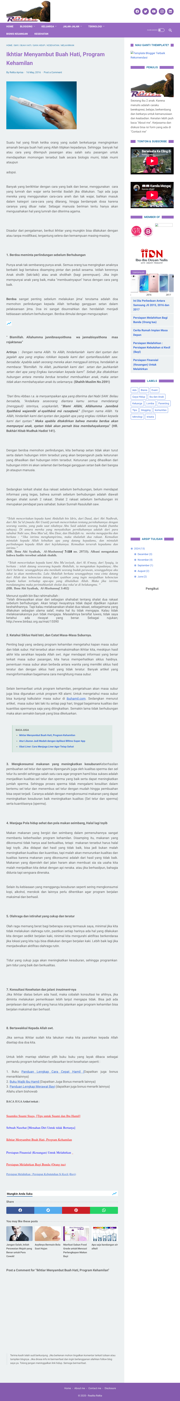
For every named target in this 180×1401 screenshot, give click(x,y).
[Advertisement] (152, 478)
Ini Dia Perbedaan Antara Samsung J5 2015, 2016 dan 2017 (151, 305)
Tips (134, 410)
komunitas (160, 410)
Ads (134, 390)
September (145, 565)
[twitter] (145, 11)
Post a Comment (53, 72)
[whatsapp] (104, 1210)
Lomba (150, 403)
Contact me (94, 1388)
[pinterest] (76, 1210)
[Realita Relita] (30, 11)
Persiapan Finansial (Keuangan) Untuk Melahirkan (145, 364)
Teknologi (95, 26)
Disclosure (110, 1388)
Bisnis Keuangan (17, 33)
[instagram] (161, 11)
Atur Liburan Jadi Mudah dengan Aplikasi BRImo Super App (52, 741)
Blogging (26, 26)
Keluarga (47, 26)
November (145, 559)
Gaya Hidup (138, 396)
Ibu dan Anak (156, 396)
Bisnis (144, 390)
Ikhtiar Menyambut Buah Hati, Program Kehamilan (47, 735)
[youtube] (153, 11)
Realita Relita (95, 1395)
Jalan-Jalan (71, 26)
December (145, 554)
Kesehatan (41, 33)
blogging (146, 410)
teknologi (137, 416)
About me (79, 1388)
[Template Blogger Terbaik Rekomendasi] (152, 57)
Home (9, 26)
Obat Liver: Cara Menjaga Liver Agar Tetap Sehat (46, 746)
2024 (139, 548)
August (143, 571)
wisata (150, 416)
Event (155, 390)
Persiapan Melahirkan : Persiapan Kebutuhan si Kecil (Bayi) (151, 347)
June (142, 576)
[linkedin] (170, 11)
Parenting (163, 403)
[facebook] (137, 11)
